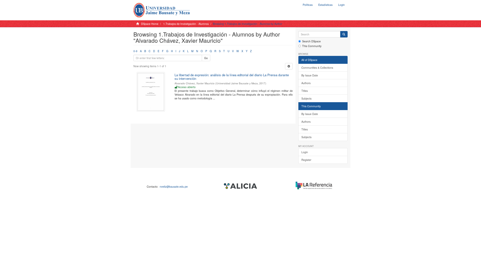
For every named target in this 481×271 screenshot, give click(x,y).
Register (306, 160)
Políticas (308, 5)
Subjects (306, 98)
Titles (304, 91)
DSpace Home (149, 24)
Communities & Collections (317, 67)
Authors (306, 83)
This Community (311, 46)
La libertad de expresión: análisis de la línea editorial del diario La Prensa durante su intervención (232, 76)
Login (304, 152)
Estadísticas (325, 5)
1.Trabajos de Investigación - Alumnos (186, 24)
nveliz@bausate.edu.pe (174, 186)
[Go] (344, 34)
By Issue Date (309, 75)
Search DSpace (311, 41)
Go (206, 58)
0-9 (135, 51)
